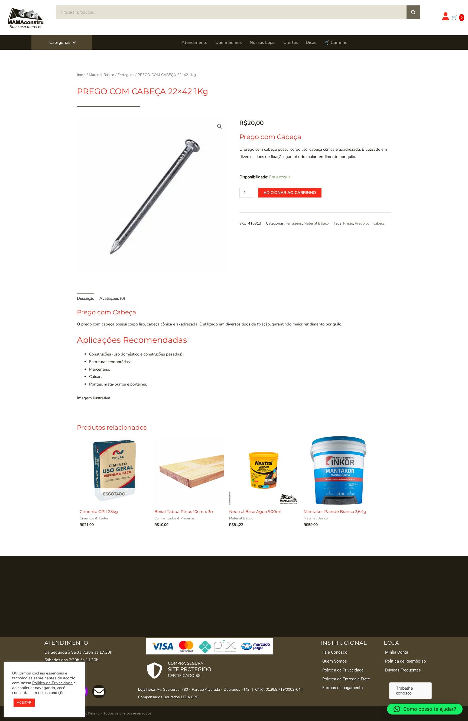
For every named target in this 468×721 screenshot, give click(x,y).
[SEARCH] (413, 12)
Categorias (59, 42)
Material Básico (101, 74)
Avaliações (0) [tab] (112, 298)
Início (81, 74)
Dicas (311, 42)
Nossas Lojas (262, 42)
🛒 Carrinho (335, 42)
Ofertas (290, 42)
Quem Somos (228, 42)
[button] (74, 42)
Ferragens (126, 74)
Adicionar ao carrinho (290, 192)
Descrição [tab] (85, 298)
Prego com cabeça (370, 223)
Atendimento (194, 42)
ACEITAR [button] (24, 702)
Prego (348, 223)
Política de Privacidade (52, 683)
